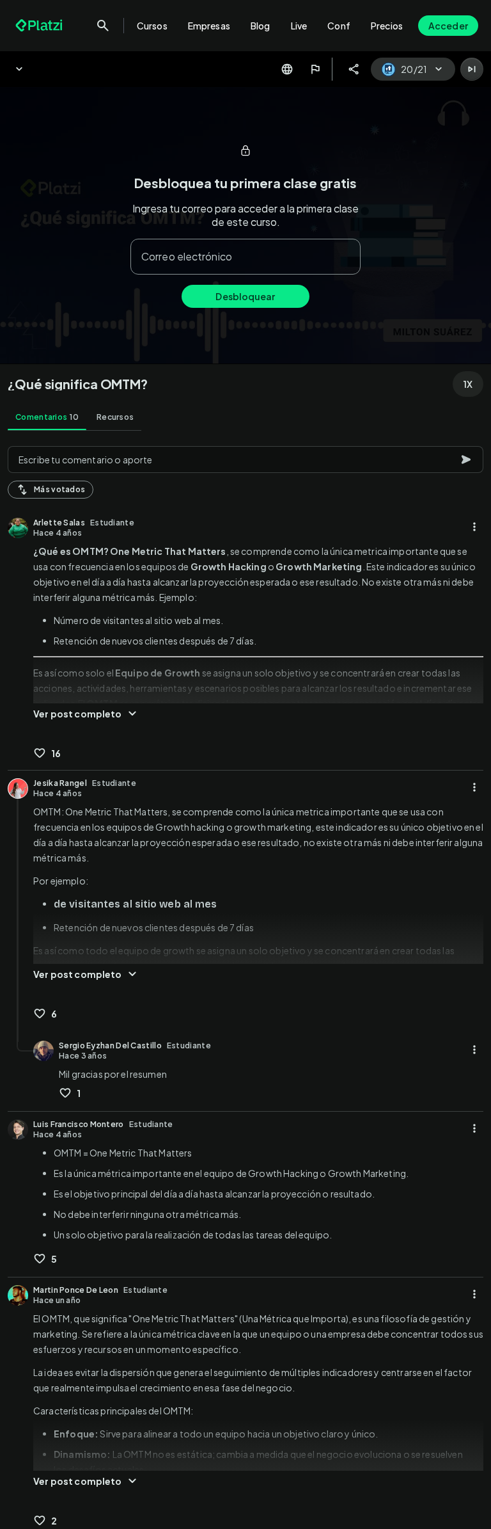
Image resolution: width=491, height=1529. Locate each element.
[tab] (47, 417)
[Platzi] (40, 25)
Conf (338, 25)
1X (468, 384)
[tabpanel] (245, 983)
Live (299, 25)
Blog (260, 25)
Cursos (152, 25)
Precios (387, 25)
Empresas (209, 25)
